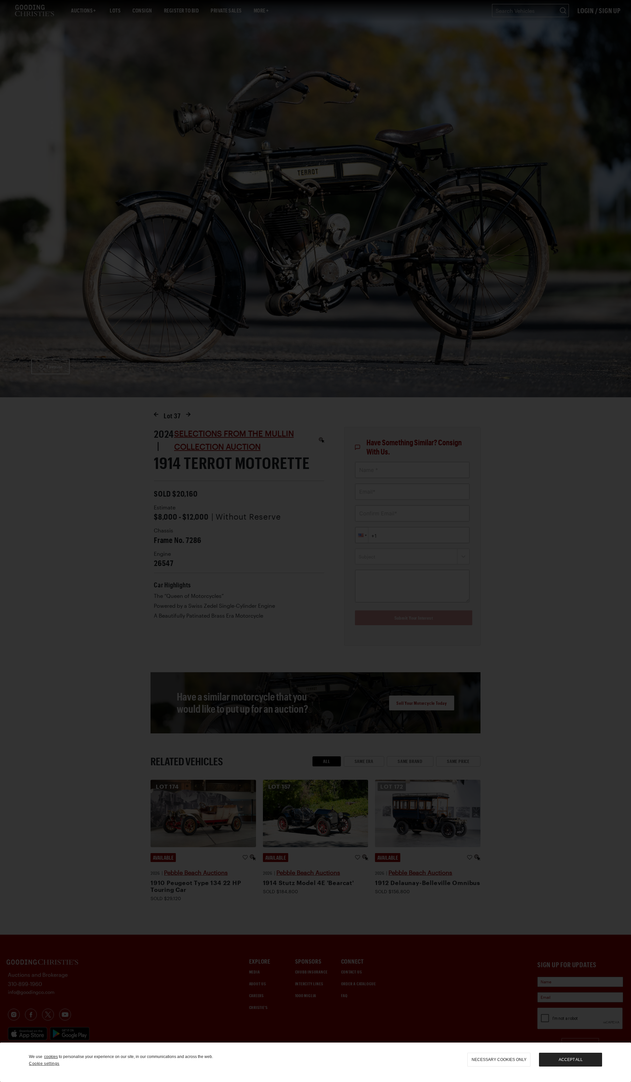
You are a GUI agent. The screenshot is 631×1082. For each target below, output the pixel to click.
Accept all (571, 1059)
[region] (315, 1062)
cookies (51, 1056)
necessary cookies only (499, 1059)
